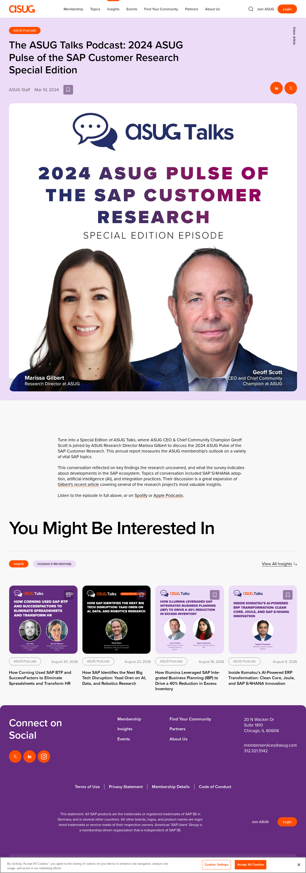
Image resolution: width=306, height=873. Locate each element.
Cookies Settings (216, 864)
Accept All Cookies (250, 864)
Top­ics (95, 8)
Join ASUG (265, 8)
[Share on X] (290, 88)
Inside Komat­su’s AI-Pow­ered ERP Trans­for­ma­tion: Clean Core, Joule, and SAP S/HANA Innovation (261, 677)
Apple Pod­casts (168, 495)
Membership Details (171, 787)
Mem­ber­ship (73, 8)
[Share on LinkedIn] (276, 88)
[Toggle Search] (250, 8)
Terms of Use (87, 787)
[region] (153, 865)
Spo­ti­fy (141, 495)
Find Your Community (161, 8)
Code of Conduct (215, 787)
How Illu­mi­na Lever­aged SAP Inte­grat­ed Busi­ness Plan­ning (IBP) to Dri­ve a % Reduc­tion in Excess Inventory (187, 680)
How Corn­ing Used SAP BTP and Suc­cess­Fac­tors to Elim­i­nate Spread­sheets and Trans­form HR (40, 677)
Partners (191, 8)
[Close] (299, 865)
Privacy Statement (126, 787)
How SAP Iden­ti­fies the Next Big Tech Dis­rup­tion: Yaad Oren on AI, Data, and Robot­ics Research (114, 677)
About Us (212, 8)
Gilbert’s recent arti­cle (78, 484)
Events (132, 8)
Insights (113, 8)
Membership (129, 719)
